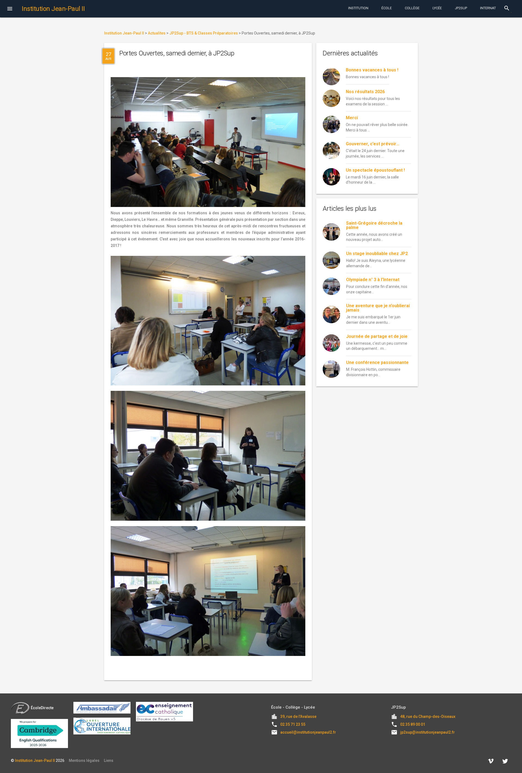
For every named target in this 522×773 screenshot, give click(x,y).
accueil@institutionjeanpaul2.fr (308, 732)
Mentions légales (84, 760)
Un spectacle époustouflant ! (375, 170)
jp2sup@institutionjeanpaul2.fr (427, 732)
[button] (9, 9)
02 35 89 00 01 (412, 724)
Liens (108, 760)
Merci (352, 117)
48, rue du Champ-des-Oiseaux (427, 716)
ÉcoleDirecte (42, 708)
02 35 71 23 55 (292, 724)
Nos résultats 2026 (365, 91)
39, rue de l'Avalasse (298, 716)
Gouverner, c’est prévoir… (372, 143)
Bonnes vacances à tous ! (372, 70)
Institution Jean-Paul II (35, 760)
